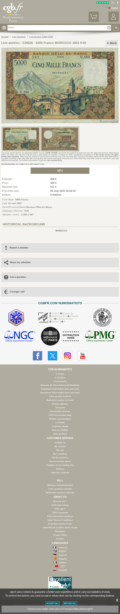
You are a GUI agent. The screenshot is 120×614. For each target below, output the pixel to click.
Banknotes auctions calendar (60, 492)
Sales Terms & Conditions (60, 520)
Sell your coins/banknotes (60, 485)
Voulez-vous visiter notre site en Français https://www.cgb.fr (60, 609)
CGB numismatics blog (60, 415)
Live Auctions (60, 381)
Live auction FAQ (54, 160)
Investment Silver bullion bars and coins (60, 392)
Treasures (60, 407)
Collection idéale (60, 426)
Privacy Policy (60, 535)
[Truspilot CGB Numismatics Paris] (102, 3)
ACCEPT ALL (52, 603)
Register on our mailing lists (60, 465)
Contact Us (60, 442)
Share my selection (20, 262)
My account (60, 446)
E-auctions (60, 377)
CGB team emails (60, 505)
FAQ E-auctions (60, 512)
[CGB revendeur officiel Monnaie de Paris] (60, 336)
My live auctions (60, 457)
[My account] (113, 21)
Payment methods (60, 472)
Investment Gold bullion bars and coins (60, 389)
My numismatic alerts (60, 461)
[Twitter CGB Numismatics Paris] (52, 355)
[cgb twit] (112, 3)
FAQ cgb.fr (60, 509)
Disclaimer (60, 531)
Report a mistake (19, 247)
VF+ (60, 170)
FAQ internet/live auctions (60, 516)
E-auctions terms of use (60, 523)
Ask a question (18, 277)
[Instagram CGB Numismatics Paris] (67, 355)
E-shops (60, 374)
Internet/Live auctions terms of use (60, 527)
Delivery (60, 469)
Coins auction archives (60, 396)
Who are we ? (60, 501)
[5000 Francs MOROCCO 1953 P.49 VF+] (60, 122)
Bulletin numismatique (60, 419)
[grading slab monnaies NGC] (19, 336)
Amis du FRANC (60, 430)
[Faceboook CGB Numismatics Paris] (37, 355)
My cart (60, 450)
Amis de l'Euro (60, 434)
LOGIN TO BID (51, 153)
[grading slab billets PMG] (100, 336)
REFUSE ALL (70, 603)
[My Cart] (94, 21)
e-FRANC (60, 422)
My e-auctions (60, 454)
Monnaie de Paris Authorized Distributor (60, 385)
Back (113, 43)
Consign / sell (17, 291)
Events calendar (60, 404)
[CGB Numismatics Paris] (13, 22)
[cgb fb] (117, 3)
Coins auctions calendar (60, 489)
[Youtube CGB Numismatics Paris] (82, 355)
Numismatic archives (60, 411)
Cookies (60, 538)
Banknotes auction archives (60, 400)
